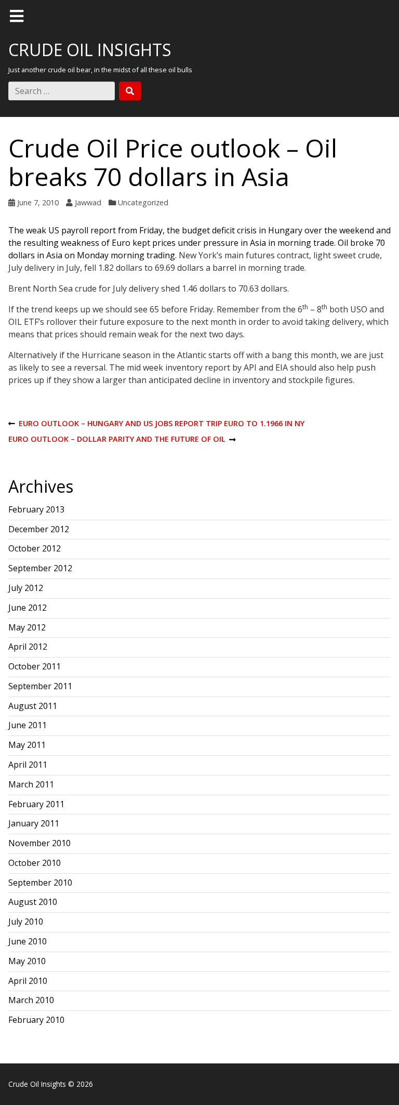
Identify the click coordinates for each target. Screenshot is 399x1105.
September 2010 (40, 882)
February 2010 (36, 1019)
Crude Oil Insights (89, 49)
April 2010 (27, 980)
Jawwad (88, 202)
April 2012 (27, 646)
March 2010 (31, 1000)
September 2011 (40, 686)
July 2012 (25, 588)
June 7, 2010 (38, 202)
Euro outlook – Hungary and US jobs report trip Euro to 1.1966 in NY (156, 423)
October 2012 (34, 548)
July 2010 (25, 921)
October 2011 (34, 666)
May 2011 (27, 745)
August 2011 (32, 706)
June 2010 (27, 941)
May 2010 (27, 961)
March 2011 (31, 784)
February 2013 (36, 509)
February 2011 (36, 804)
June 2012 (27, 607)
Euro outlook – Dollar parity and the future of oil (116, 439)
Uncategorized (143, 202)
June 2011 (27, 725)
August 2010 (32, 901)
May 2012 (27, 627)
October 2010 (34, 863)
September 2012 (40, 568)
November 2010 (39, 843)
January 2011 (33, 823)
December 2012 (38, 529)
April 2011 (27, 764)
